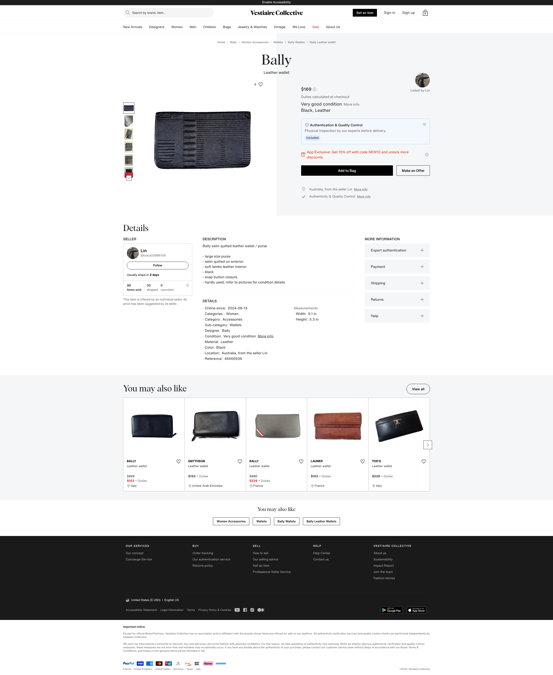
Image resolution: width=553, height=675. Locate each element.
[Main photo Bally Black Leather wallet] (128, 108)
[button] (425, 13)
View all (418, 389)
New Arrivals (132, 27)
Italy (198, 669)
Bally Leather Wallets (321, 521)
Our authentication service (211, 559)
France (127, 669)
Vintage (279, 27)
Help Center (321, 553)
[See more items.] (129, 178)
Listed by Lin (420, 90)
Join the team (383, 572)
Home (221, 42)
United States (162, 669)
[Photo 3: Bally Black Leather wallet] (128, 134)
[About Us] (343, 27)
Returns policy (202, 565)
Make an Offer (413, 170)
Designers (156, 27)
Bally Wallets (296, 42)
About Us (333, 27)
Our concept (134, 553)
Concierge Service (139, 559)
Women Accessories (255, 42)
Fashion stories (384, 578)
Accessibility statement (141, 610)
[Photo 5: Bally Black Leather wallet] (128, 160)
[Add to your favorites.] (178, 461)
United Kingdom (143, 669)
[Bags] (234, 27)
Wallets (278, 42)
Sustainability (383, 559)
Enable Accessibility (276, 2)
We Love (298, 27)
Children (209, 27)
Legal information (171, 610)
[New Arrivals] (145, 27)
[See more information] (427, 154)
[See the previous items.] (129, 102)
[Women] (186, 27)
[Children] (219, 27)
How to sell (260, 553)
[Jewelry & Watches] (270, 27)
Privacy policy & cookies (214, 610)
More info (351, 104)
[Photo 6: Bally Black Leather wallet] (128, 173)
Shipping (378, 283)
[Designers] (168, 27)
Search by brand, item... (149, 12)
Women (177, 27)
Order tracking (202, 553)
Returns (377, 299)
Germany (178, 669)
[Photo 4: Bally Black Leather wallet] (128, 147)
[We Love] (309, 27)
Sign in (389, 12)
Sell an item (364, 12)
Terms (191, 610)
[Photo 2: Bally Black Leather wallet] (128, 121)
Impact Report (383, 565)
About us (379, 553)
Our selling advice (265, 559)
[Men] (200, 27)
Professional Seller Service (272, 572)
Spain (190, 669)
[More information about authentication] (424, 124)
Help (374, 315)
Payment (378, 266)
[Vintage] (289, 27)
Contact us (321, 559)
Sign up (408, 12)
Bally (233, 42)
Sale (315, 27)
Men (193, 27)
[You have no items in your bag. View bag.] (425, 13)
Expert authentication (388, 250)
